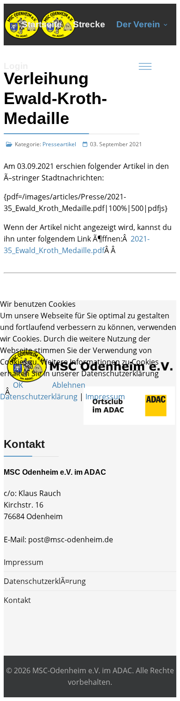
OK (18, 385)
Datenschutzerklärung (39, 396)
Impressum (105, 396)
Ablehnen (68, 385)
